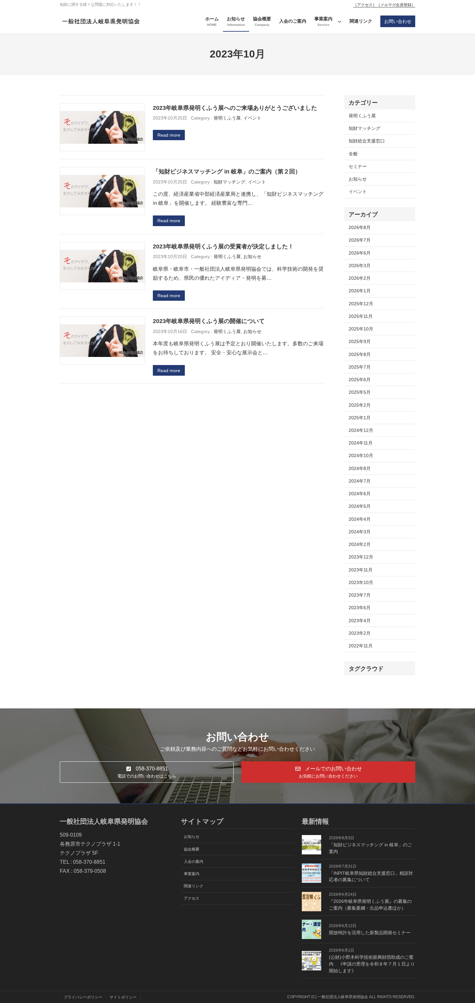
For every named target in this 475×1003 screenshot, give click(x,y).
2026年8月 (360, 227)
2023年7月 (360, 595)
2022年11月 (361, 645)
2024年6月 (360, 493)
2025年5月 (360, 392)
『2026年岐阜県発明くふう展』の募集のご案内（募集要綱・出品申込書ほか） (370, 905)
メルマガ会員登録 (395, 5)
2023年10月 (361, 582)
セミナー (358, 166)
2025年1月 (360, 417)
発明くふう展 (227, 117)
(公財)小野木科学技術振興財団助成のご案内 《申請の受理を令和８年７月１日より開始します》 (372, 964)
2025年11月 (361, 316)
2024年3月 (360, 531)
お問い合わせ (397, 21)
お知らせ (252, 256)
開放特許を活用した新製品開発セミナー (369, 932)
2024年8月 (360, 468)
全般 (353, 153)
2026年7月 (360, 240)
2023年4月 (360, 620)
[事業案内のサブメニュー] (340, 21)
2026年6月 (360, 253)
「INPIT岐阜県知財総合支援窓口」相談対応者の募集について (371, 877)
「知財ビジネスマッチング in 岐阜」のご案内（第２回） (227, 171)
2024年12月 (361, 430)
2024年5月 (360, 506)
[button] (147, 771)
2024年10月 (361, 455)
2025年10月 (361, 328)
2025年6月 (360, 379)
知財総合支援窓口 (367, 140)
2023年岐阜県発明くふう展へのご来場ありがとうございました (235, 107)
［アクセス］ (364, 5)
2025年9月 (360, 341)
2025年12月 (361, 303)
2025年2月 (360, 405)
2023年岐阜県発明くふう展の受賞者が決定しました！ (223, 246)
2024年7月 (360, 481)
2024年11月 (361, 442)
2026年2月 (360, 278)
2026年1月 (360, 290)
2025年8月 (360, 354)
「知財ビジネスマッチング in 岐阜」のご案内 (370, 848)
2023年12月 (361, 556)
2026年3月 (360, 265)
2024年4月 (360, 519)
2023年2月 (360, 633)
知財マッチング (229, 181)
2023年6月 (360, 607)
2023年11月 (361, 569)
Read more (168, 135)
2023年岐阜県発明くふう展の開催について (209, 321)
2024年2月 (360, 544)
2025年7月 (360, 367)
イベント (252, 117)
